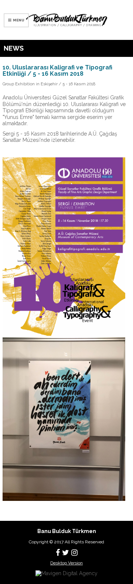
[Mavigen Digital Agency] (66, 573)
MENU (17, 20)
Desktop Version (66, 563)
